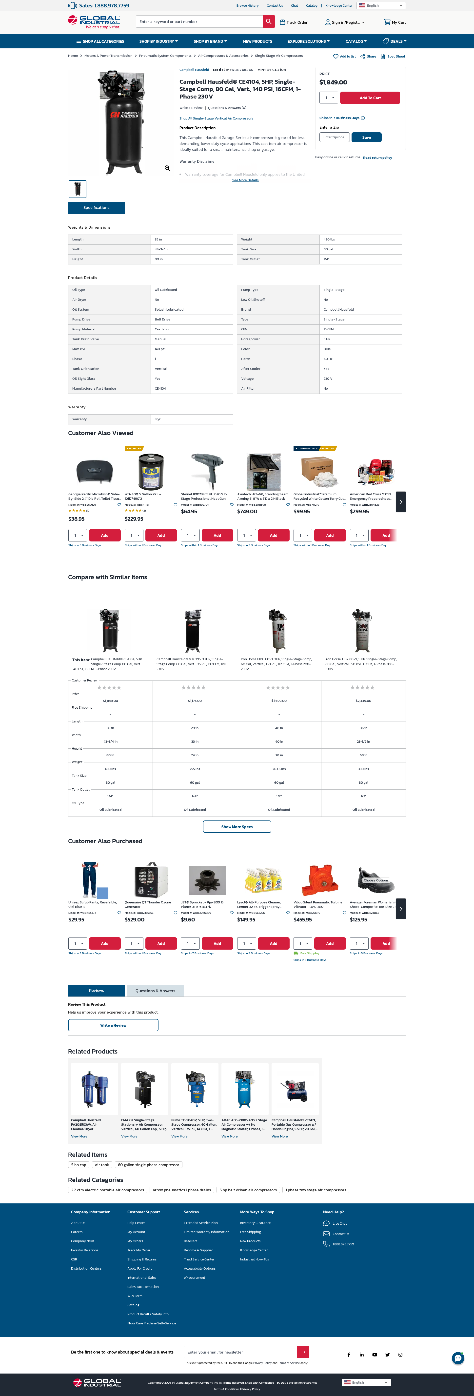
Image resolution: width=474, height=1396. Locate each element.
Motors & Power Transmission (108, 55)
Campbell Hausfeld (194, 69)
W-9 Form (134, 1295)
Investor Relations (84, 1250)
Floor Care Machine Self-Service (151, 1323)
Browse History (248, 5)
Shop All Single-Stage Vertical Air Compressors (216, 118)
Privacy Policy (262, 1363)
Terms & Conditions (227, 1389)
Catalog (311, 5)
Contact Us (275, 5)
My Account (136, 1232)
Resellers (190, 1241)
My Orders (135, 1241)
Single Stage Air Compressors (279, 55)
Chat (294, 5)
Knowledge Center (339, 5)
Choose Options (376, 880)
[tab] (96, 208)
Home (73, 55)
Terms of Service (289, 1363)
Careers (76, 1232)
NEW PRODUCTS (257, 41)
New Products (250, 1241)
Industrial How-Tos (254, 1259)
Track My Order (138, 1250)
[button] (381, 5)
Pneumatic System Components (165, 55)
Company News (82, 1241)
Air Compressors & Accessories (223, 55)
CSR (74, 1259)
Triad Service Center (199, 1259)
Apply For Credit (139, 1268)
